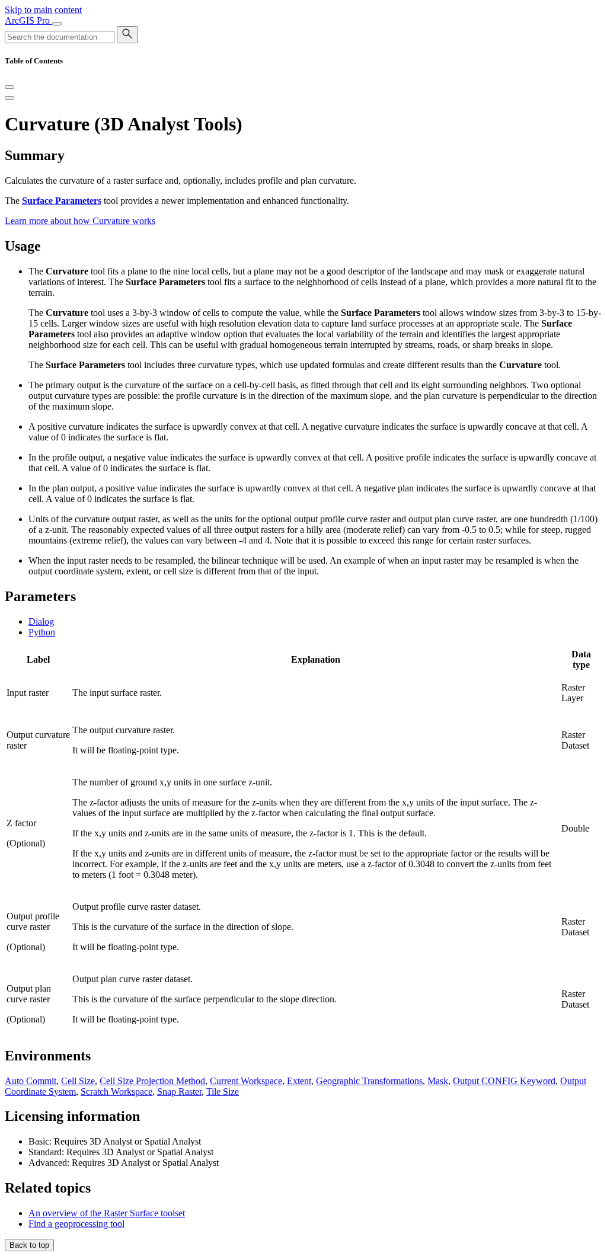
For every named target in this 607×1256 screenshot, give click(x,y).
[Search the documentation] (127, 34)
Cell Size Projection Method (152, 1081)
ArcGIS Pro (28, 20)
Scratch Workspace (116, 1091)
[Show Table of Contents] (9, 98)
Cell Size (78, 1081)
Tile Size (222, 1091)
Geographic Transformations (369, 1081)
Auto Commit (30, 1081)
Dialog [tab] (41, 621)
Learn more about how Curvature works (80, 221)
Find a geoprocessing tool (76, 1224)
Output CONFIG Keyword (504, 1081)
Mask (437, 1081)
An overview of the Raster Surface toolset (106, 1213)
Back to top (29, 1245)
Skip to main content (43, 10)
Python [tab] (41, 632)
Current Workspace (246, 1081)
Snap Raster (179, 1091)
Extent (299, 1081)
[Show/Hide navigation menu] (57, 23)
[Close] (9, 87)
